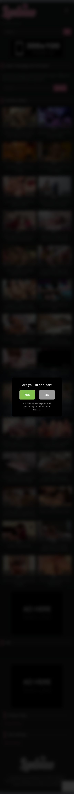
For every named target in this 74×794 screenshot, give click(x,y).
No (47, 394)
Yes (27, 394)
